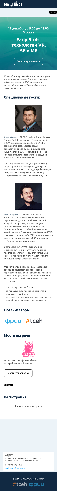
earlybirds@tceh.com (15, 468)
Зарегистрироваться (28, 61)
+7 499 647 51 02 (13, 465)
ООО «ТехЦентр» (35, 479)
